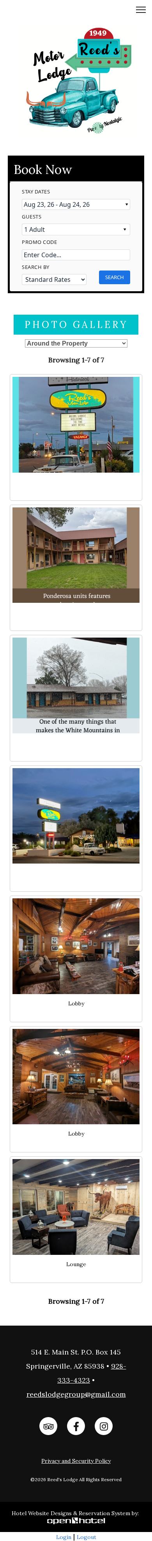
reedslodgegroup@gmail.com (76, 1394)
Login (63, 1537)
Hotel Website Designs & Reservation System (71, 1513)
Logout (86, 1537)
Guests (31, 216)
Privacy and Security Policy (76, 1460)
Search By (35, 267)
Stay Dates (36, 191)
